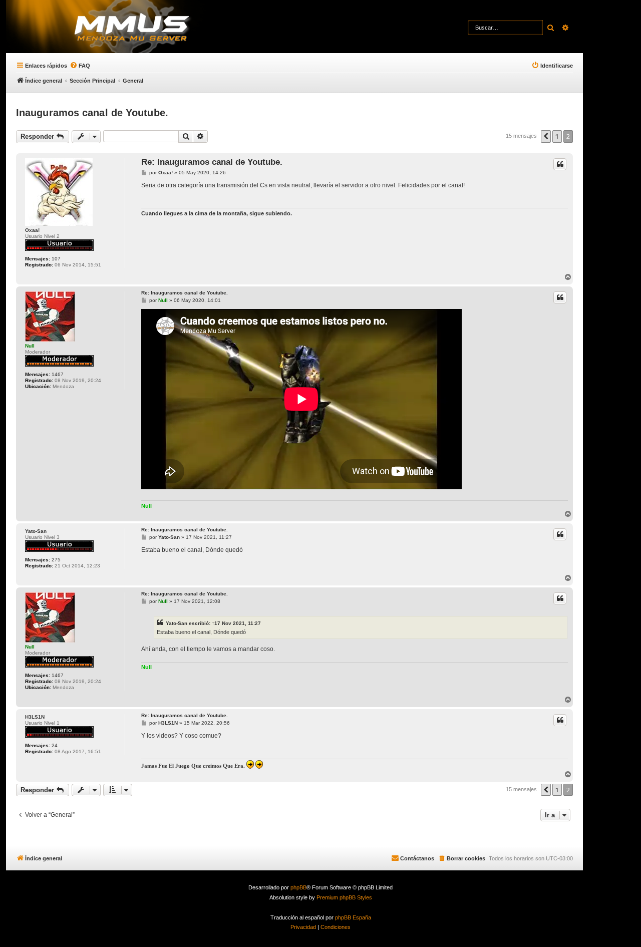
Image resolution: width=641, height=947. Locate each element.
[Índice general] (150, 27)
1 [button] (557, 136)
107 (56, 258)
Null (30, 346)
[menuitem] (80, 66)
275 (56, 559)
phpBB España (353, 917)
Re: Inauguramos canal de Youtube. (211, 162)
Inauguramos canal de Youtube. (92, 112)
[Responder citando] (559, 164)
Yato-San (36, 531)
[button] (546, 136)
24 (55, 745)
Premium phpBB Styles (344, 897)
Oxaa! (32, 230)
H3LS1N (35, 717)
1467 (58, 374)
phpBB (298, 887)
